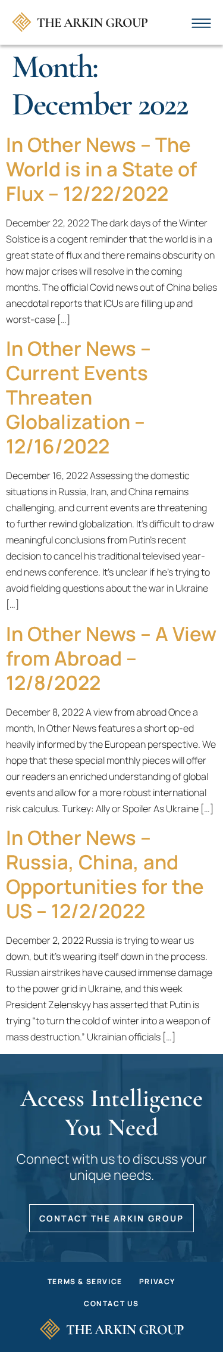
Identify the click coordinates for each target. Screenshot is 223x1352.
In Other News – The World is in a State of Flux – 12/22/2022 (101, 169)
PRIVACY (157, 1281)
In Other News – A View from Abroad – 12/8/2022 (111, 658)
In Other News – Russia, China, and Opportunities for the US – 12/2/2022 (105, 874)
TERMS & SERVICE (85, 1281)
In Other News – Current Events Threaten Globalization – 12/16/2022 (78, 397)
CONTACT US (111, 1303)
